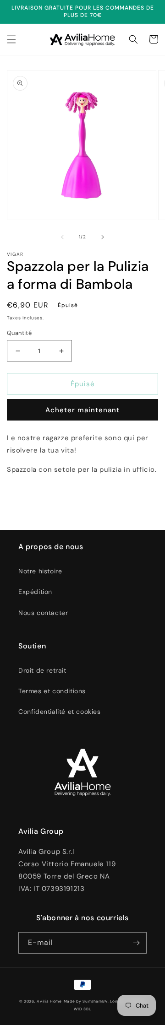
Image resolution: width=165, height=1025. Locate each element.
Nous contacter (43, 613)
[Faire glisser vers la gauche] (62, 237)
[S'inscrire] (136, 943)
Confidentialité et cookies (59, 711)
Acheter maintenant (82, 410)
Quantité (19, 333)
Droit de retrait (42, 670)
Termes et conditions (52, 691)
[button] (11, 39)
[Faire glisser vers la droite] (103, 237)
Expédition (35, 592)
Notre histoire (40, 571)
